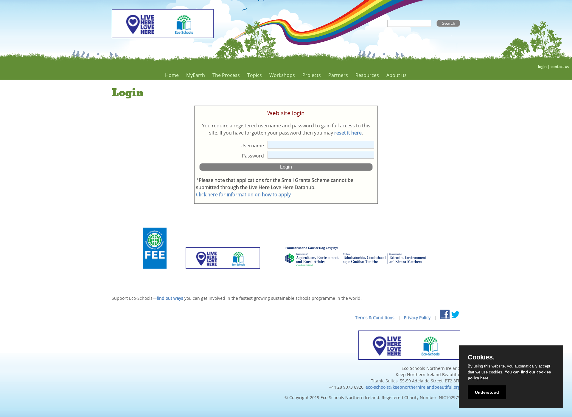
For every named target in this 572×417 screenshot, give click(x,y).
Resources (367, 75)
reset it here (348, 132)
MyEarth (195, 75)
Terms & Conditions (374, 317)
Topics (254, 75)
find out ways (170, 298)
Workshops (282, 75)
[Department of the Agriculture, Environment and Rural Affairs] (355, 276)
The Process (226, 75)
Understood (487, 392)
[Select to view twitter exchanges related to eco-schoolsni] (455, 314)
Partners (338, 75)
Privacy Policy (417, 317)
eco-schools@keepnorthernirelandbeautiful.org (413, 387)
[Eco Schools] (223, 276)
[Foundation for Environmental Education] (154, 276)
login (542, 66)
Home (172, 75)
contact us (560, 66)
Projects (311, 75)
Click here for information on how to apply (243, 194)
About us (396, 75)
